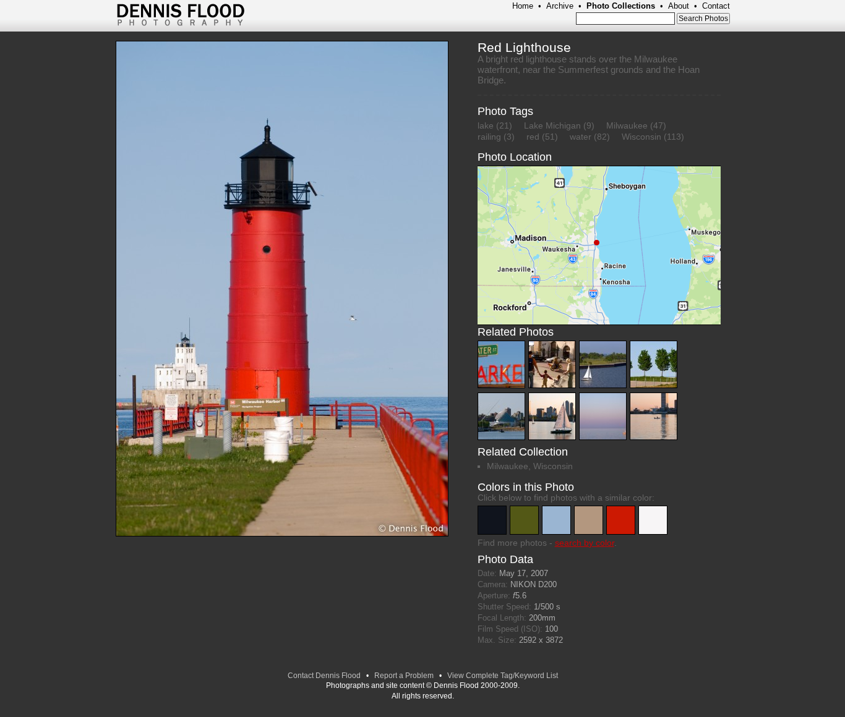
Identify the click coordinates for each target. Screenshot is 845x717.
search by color (584, 543)
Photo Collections (620, 6)
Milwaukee (627, 125)
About (678, 6)
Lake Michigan (552, 125)
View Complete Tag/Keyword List (502, 675)
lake (486, 125)
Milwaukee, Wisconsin (530, 466)
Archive (559, 6)
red (532, 137)
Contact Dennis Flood (324, 675)
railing (489, 137)
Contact (716, 6)
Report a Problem (404, 675)
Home (522, 6)
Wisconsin (641, 137)
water (580, 137)
